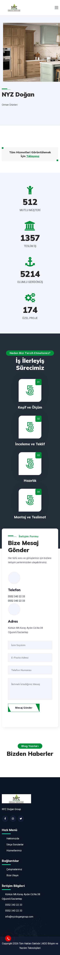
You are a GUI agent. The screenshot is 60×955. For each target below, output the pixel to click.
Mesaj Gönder (23, 707)
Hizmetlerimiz (14, 850)
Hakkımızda (12, 838)
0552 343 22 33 (16, 596)
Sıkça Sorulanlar (15, 844)
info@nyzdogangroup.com (19, 916)
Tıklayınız (32, 156)
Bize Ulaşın (12, 875)
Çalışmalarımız (14, 869)
